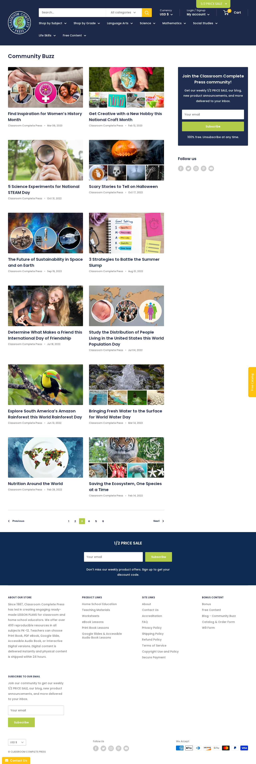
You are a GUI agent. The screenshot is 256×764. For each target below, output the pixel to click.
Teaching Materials (96, 610)
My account (196, 14)
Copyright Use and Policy (160, 652)
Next (156, 521)
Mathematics (172, 23)
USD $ (13, 742)
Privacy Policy (152, 628)
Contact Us (150, 610)
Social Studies (203, 23)
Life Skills (45, 35)
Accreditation (152, 616)
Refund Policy (152, 640)
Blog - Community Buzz (219, 616)
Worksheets (90, 616)
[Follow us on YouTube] (211, 168)
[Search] (147, 12)
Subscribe (213, 126)
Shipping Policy (153, 634)
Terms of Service (154, 646)
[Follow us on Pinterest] (203, 168)
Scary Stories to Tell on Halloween (123, 186)
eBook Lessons (93, 622)
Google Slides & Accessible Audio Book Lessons (102, 636)
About (146, 604)
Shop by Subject (50, 23)
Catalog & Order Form (218, 622)
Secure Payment (154, 657)
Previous (18, 521)
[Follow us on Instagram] (196, 168)
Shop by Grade (85, 23)
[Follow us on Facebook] (181, 168)
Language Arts (117, 23)
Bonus (206, 604)
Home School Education (99, 604)
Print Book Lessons (95, 628)
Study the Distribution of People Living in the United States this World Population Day (126, 338)
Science (145, 23)
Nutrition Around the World (35, 483)
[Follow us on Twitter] (188, 168)
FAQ (145, 622)
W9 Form (208, 628)
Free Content (72, 35)
